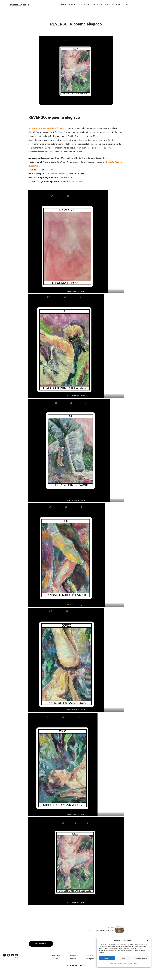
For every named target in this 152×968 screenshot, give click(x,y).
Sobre (72, 5)
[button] (148, 940)
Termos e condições (90, 957)
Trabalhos (97, 5)
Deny (124, 958)
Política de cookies (74, 957)
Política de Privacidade (130, 963)
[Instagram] (4, 955)
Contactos (122, 5)
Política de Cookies (116, 963)
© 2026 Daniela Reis (76, 965)
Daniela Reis (19, 4)
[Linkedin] (12, 955)
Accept (106, 958)
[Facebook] (8, 955)
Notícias (109, 5)
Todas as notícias (40, 944)
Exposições (83, 5)
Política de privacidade (56, 957)
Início (64, 5)
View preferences (141, 958)
